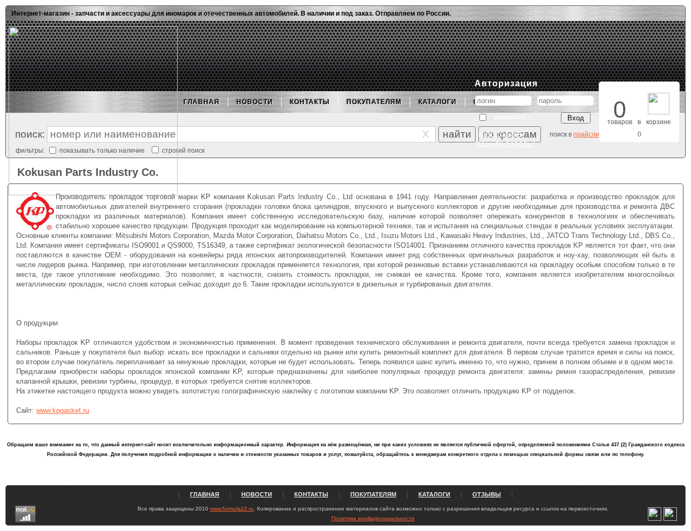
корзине (658, 122)
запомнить (509, 117)
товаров (619, 122)
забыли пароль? (506, 143)
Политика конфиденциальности (373, 518)
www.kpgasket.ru (62, 410)
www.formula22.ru (232, 509)
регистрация (499, 134)
